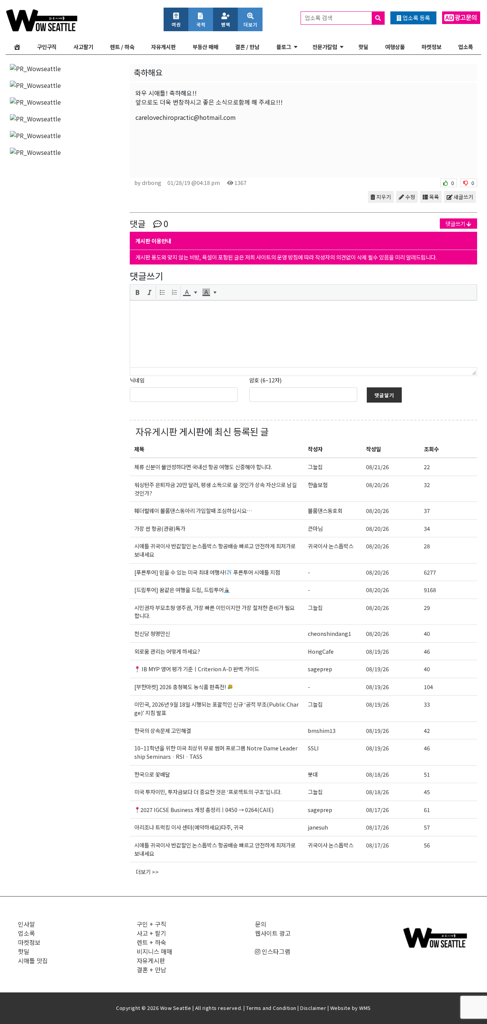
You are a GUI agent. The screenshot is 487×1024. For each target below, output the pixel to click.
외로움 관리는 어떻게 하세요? (167, 651)
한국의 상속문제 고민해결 (163, 730)
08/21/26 (377, 467)
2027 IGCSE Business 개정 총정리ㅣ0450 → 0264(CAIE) (207, 810)
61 (427, 810)
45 (427, 792)
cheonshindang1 (329, 633)
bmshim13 (322, 730)
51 (427, 774)
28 (427, 546)
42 (427, 730)
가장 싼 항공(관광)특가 (159, 528)
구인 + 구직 (151, 923)
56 (427, 845)
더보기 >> (147, 872)
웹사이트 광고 (273, 933)
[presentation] (137, 292)
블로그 (283, 47)
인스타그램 (275, 951)
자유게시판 (163, 47)
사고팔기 (83, 47)
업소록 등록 (415, 18)
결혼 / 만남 (247, 47)
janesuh (318, 827)
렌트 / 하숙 (122, 47)
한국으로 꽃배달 (152, 774)
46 (427, 651)
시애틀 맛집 (33, 960)
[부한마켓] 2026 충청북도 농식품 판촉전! (180, 687)
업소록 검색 (319, 18)
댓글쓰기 (456, 224)
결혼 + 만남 (151, 969)
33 (427, 704)
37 (427, 510)
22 (427, 467)
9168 (430, 590)
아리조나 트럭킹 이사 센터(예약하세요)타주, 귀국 (189, 827)
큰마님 (315, 528)
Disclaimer (313, 1007)
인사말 (26, 923)
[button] (137, 292)
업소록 (465, 47)
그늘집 (315, 467)
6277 (430, 572)
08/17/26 (377, 810)
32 (427, 485)
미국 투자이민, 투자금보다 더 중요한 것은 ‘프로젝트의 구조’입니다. (208, 792)
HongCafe (321, 651)
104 (428, 687)
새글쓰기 (462, 197)
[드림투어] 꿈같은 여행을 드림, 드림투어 (179, 590)
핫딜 (363, 47)
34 (427, 528)
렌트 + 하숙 (151, 942)
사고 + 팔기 (151, 933)
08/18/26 (377, 774)
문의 (260, 923)
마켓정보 (431, 47)
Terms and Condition (271, 1007)
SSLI (313, 748)
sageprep (320, 669)
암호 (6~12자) (265, 380)
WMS (365, 1007)
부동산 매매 (205, 47)
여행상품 (395, 47)
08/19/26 (377, 651)
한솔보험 (318, 485)
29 (427, 608)
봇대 (313, 774)
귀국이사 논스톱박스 (330, 546)
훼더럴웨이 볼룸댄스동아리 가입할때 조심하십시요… (193, 510)
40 (427, 633)
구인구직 (47, 47)
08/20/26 (377, 485)
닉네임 (137, 380)
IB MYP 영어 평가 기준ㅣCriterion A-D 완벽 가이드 (199, 669)
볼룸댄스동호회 (325, 510)
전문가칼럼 (324, 47)
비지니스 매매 (154, 951)
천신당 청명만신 (152, 633)
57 (427, 827)
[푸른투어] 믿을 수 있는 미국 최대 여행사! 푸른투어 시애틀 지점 (207, 572)
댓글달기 (384, 395)
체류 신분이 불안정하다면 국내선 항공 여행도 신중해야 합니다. (203, 467)
